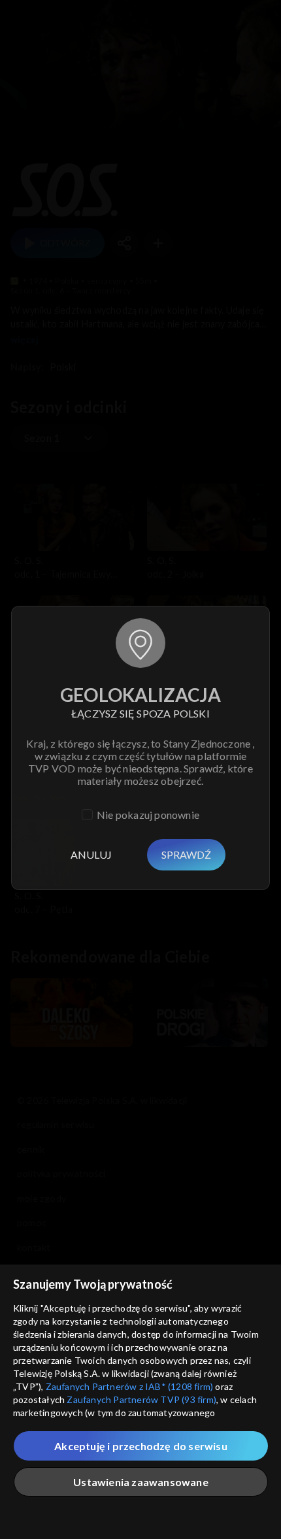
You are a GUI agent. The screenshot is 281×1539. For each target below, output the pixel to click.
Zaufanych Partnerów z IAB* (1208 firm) (130, 1386)
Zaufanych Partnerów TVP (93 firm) (141, 1399)
